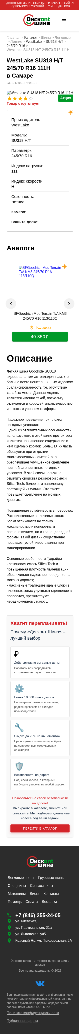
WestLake (50, 41)
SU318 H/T (15, 46)
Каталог (30, 37)
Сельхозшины (41, 927)
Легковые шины (21, 919)
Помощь (15, 943)
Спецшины (17, 927)
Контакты (51, 935)
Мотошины (17, 935)
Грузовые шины (51, 919)
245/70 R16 (37, 46)
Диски (35, 935)
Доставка (49, 943)
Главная (13, 37)
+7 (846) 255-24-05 (37, 957)
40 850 (36, 340)
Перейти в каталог (38, 870)
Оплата (32, 943)
